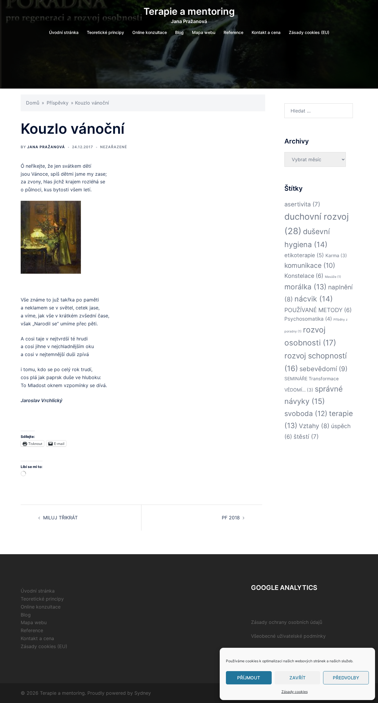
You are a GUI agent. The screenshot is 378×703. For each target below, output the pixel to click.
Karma (336, 255)
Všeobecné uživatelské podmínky (288, 636)
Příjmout (248, 678)
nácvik (313, 298)
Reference (233, 32)
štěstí (306, 436)
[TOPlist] (264, 604)
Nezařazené (113, 147)
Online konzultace (149, 32)
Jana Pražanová (46, 147)
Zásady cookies (294, 691)
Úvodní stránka (64, 32)
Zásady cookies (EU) (309, 32)
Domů (32, 103)
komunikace (309, 265)
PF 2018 (231, 518)
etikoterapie (304, 255)
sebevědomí (323, 369)
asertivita (302, 204)
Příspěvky (58, 103)
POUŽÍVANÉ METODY (318, 310)
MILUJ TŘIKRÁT (60, 518)
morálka (305, 286)
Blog (179, 32)
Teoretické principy (105, 32)
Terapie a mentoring (189, 11)
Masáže (333, 277)
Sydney (142, 693)
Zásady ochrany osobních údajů (286, 622)
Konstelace (303, 275)
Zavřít (297, 678)
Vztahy (314, 426)
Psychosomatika (308, 319)
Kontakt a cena (266, 32)
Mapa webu (203, 32)
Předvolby (346, 678)
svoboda (306, 413)
